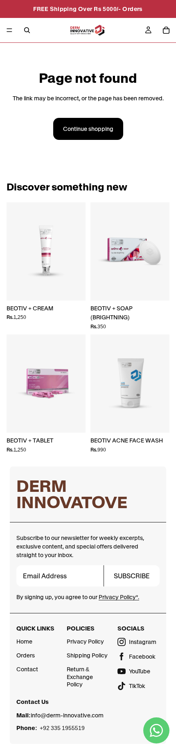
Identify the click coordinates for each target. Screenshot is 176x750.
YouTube (139, 671)
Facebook (142, 656)
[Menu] (9, 30)
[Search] (27, 30)
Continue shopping (88, 129)
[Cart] (166, 30)
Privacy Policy (85, 641)
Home (24, 641)
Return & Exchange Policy (80, 677)
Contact (27, 669)
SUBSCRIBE (132, 576)
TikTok (137, 686)
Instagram (142, 642)
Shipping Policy (87, 655)
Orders (25, 655)
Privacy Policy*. (119, 597)
